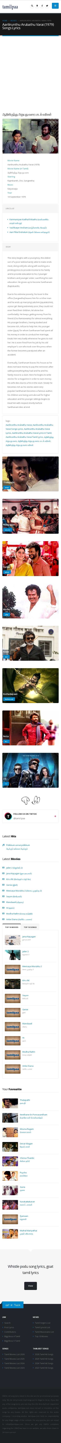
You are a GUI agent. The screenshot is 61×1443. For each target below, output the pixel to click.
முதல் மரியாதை (26, 1233)
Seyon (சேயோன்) (14, 896)
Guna (22, 1187)
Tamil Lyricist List (42, 1327)
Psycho (23, 1172)
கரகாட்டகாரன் (26, 1204)
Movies (13, 21)
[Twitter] (47, 6)
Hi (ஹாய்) (10, 907)
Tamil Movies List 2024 (14, 1363)
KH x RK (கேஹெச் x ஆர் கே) (18, 879)
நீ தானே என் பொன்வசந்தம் (31, 1117)
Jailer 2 (25, 951)
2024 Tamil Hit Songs (44, 1363)
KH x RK (26, 980)
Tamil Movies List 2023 (14, 1368)
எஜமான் (23, 1219)
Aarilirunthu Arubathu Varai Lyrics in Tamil (31, 433)
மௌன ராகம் (25, 1132)
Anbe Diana (27, 1065)
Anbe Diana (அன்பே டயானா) (19, 919)
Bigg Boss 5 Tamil (12, 1341)
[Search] (32, 6)
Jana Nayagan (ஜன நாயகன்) (19, 873)
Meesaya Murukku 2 (32, 966)
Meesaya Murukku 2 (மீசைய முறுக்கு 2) (24, 890)
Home (4, 21)
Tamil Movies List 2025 (14, 1359)
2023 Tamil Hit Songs (44, 1368)
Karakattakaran (27, 1201)
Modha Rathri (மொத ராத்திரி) (19, 913)
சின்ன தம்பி (25, 1161)
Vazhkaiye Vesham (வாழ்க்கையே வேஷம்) (28, 227)
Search (7, 1323)
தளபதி (23, 1103)
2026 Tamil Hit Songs (44, 1354)
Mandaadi (27, 1023)
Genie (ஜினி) (12, 885)
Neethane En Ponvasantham (33, 1114)
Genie (25, 1009)
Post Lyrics (9, 1327)
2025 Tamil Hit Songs (44, 1359)
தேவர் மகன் (25, 1146)
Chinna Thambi (27, 1158)
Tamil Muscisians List (44, 1332)
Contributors (10, 1332)
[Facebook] (42, 6)
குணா (22, 1190)
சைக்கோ (24, 1175)
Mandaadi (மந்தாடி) (14, 902)
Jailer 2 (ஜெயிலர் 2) (14, 867)
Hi (23, 1037)
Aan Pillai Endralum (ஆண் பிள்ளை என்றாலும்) (29, 232)
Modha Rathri (28, 1051)
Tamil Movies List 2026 (14, 1354)
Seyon (25, 995)
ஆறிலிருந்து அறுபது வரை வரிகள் (19, 445)
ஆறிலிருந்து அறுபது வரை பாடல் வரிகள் (34, 441)
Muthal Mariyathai (28, 1230)
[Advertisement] (30, 72)
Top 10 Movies (11, 927)
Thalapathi (25, 1100)
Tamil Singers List (42, 1323)
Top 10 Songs (30, 927)
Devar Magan (26, 1143)
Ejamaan (24, 1216)
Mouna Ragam (27, 1129)
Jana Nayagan (29, 936)
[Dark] (37, 6)
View (30, 1285)
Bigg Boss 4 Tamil (12, 1336)
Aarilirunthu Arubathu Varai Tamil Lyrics (24, 437)
